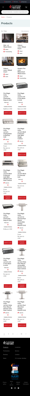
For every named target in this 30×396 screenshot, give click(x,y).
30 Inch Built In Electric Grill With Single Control (22, 134)
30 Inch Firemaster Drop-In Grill (7, 217)
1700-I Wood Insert (22, 47)
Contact (17, 354)
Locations (17, 347)
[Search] (27, 12)
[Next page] (26, 334)
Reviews (5, 354)
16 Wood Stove (7, 46)
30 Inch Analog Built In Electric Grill (7, 133)
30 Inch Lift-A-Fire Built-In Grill (7, 262)
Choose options (8, 154)
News (4, 358)
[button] (3, 7)
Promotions (6, 351)
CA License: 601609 (20, 358)
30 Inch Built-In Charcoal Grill (22, 174)
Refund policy (18, 383)
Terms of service (11, 383)
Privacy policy (4, 383)
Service (17, 351)
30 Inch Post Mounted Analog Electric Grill (22, 306)
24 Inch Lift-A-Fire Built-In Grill (22, 97)
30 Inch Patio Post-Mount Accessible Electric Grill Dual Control (22, 264)
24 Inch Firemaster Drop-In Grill (7, 97)
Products (9, 17)
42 (21, 333)
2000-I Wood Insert (7, 70)
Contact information (26, 383)
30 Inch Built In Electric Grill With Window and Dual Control (7, 175)
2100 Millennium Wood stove (22, 71)
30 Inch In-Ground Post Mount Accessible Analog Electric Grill (22, 219)
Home (3, 17)
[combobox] (15, 12)
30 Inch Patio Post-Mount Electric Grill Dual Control (7, 306)
